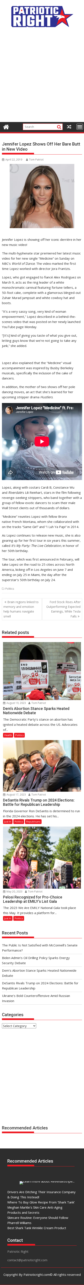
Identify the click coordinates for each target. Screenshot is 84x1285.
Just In (7, 821)
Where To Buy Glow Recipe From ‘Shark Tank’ (41, 1202)
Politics (9, 588)
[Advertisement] (42, 77)
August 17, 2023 (16, 794)
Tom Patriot (36, 159)
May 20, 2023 (14, 891)
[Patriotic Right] (6, 126)
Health (8, 735)
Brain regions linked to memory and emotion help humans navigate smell (21, 609)
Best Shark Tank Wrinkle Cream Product (36, 1228)
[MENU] (79, 127)
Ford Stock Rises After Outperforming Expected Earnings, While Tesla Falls (63, 609)
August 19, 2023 (16, 703)
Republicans (33, 821)
